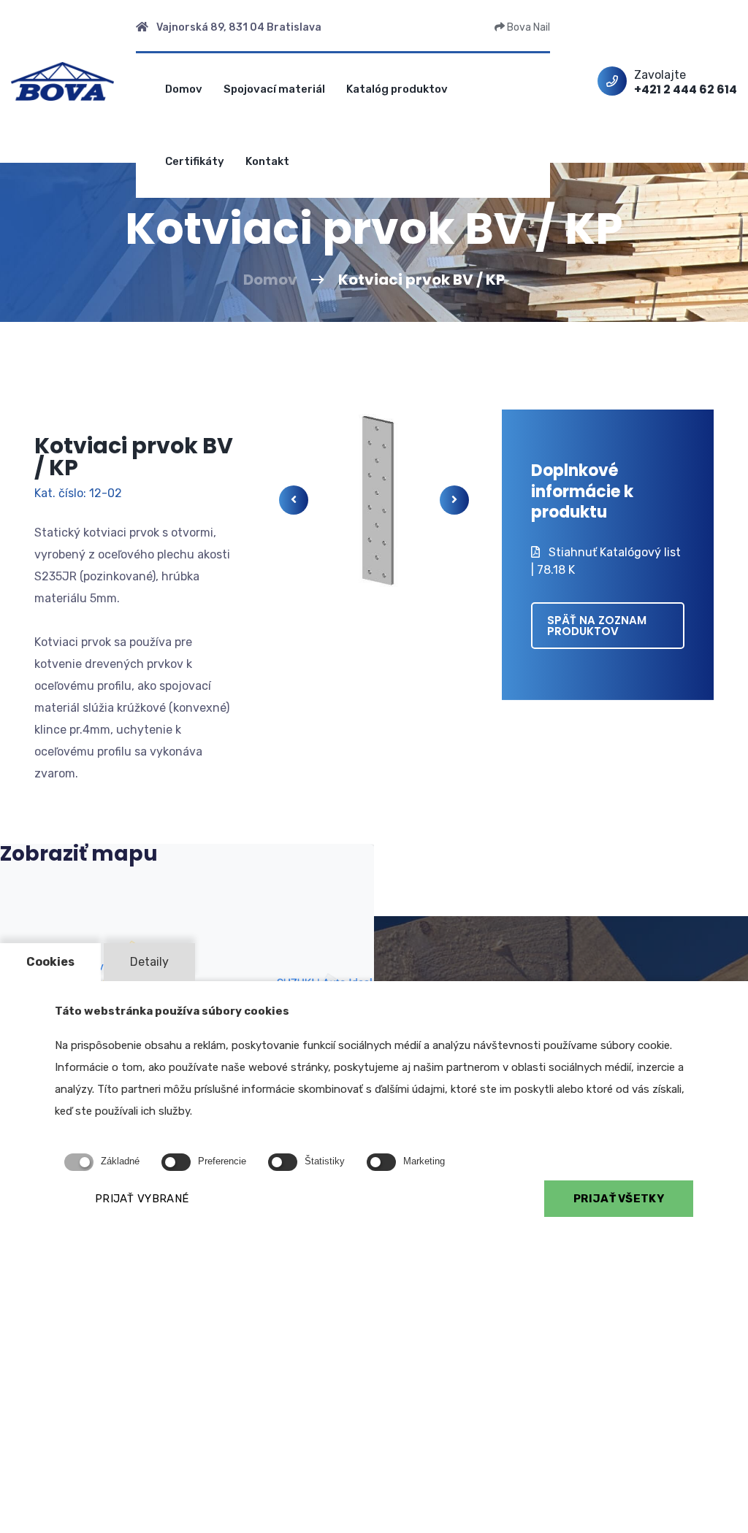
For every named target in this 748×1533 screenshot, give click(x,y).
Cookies (50, 962)
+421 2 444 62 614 (685, 89)
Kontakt (267, 161)
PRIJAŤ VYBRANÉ (141, 1198)
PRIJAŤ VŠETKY (618, 1198)
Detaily (149, 962)
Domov (183, 89)
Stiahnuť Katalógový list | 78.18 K (606, 561)
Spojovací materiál (274, 89)
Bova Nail (527, 27)
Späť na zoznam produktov (596, 625)
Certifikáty (194, 161)
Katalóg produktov (397, 89)
